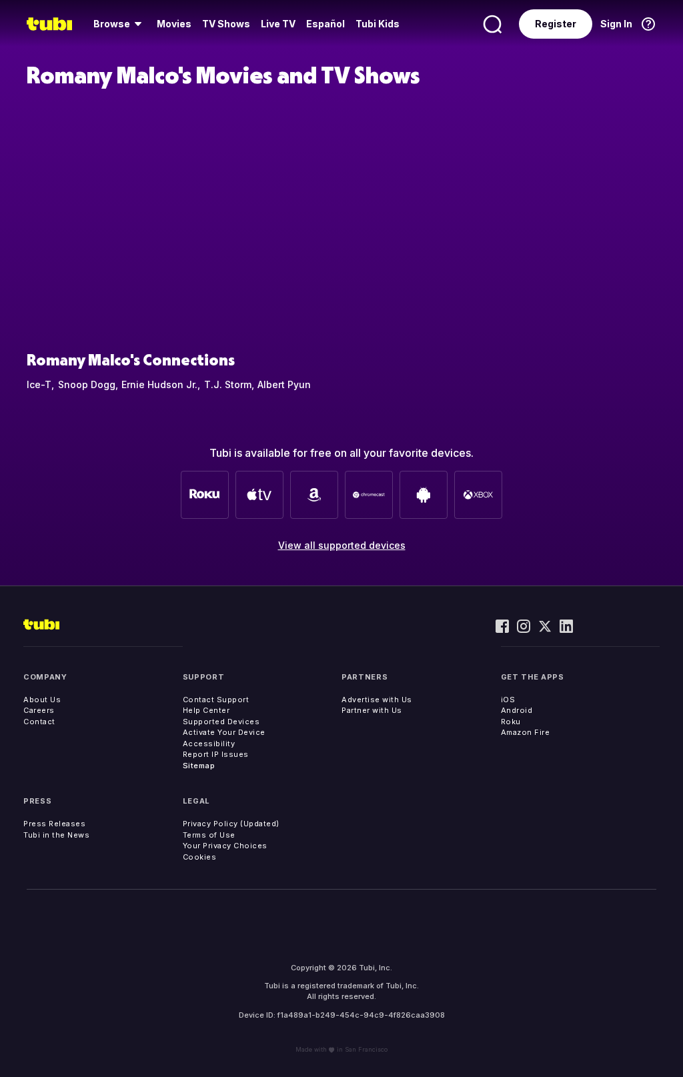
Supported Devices (221, 721)
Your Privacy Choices (225, 845)
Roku (511, 721)
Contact (39, 721)
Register (555, 23)
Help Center (206, 710)
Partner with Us (372, 710)
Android (517, 710)
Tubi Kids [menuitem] (378, 23)
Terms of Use (209, 835)
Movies (174, 23)
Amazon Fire (525, 732)
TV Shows (226, 23)
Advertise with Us (377, 699)
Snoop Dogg (86, 384)
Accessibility (209, 743)
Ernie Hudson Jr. (159, 384)
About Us (42, 699)
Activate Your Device (224, 732)
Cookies (200, 857)
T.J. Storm (227, 384)
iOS (508, 699)
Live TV (278, 23)
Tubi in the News (56, 835)
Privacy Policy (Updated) (231, 823)
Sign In (616, 23)
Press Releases (54, 823)
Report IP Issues (216, 754)
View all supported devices (342, 545)
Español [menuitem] (325, 23)
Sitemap (199, 765)
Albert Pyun (284, 384)
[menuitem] (119, 24)
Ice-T (39, 384)
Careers (39, 710)
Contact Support (216, 699)
